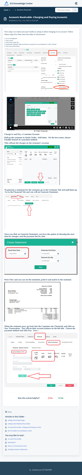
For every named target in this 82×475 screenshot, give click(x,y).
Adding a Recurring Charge (16, 420)
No (51, 398)
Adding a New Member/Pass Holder (19, 424)
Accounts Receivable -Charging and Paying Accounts (24, 427)
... (12, 10)
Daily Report (12, 442)
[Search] (75, 10)
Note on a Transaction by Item (17, 446)
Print (10, 412)
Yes (62, 398)
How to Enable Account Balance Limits (20, 431)
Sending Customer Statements (18, 449)
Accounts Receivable (14, 439)
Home (6, 10)
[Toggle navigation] (76, 3)
